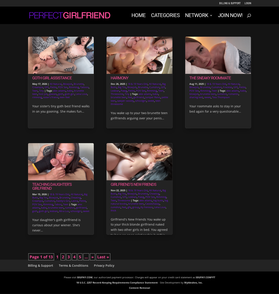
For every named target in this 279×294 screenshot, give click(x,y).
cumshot (70, 207)
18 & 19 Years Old (59, 194)
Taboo (58, 204)
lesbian (54, 211)
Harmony (119, 78)
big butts (158, 200)
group (135, 207)
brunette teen (56, 207)
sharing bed (196, 97)
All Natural (56, 83)
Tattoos (84, 87)
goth (60, 94)
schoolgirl (76, 211)
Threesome (117, 94)
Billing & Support (230, 3)
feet (130, 97)
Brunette (79, 83)
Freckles (227, 87)
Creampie (37, 87)
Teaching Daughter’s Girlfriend (52, 186)
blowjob (194, 94)
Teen (35, 90)
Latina (74, 200)
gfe (129, 207)
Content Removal (139, 287)
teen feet (65, 97)
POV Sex (63, 87)
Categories (165, 16)
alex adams (59, 90)
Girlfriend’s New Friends (133, 184)
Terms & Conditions (73, 265)
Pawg (124, 90)
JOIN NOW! (230, 16)
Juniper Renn (152, 97)
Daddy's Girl (63, 200)
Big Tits (43, 197)
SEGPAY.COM (84, 277)
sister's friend (50, 97)
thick (113, 210)
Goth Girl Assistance (52, 78)
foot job (43, 94)
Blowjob (67, 83)
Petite (53, 87)
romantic (233, 94)
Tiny (41, 90)
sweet (86, 211)
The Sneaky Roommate (210, 78)
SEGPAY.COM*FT (205, 277)
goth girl (69, 94)
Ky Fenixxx (147, 207)
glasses (53, 94)
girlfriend (81, 207)
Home (138, 16)
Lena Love (81, 94)
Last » (103, 256)
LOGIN (248, 3)
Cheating (76, 197)
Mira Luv (64, 211)
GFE (46, 87)
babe (70, 90)
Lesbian (115, 90)
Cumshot (49, 200)
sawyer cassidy (125, 100)
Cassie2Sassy (152, 203)
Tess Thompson (221, 97)
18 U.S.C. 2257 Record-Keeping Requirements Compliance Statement (117, 282)
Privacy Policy (104, 265)
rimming (37, 97)
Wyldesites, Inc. (193, 282)
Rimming (74, 87)
